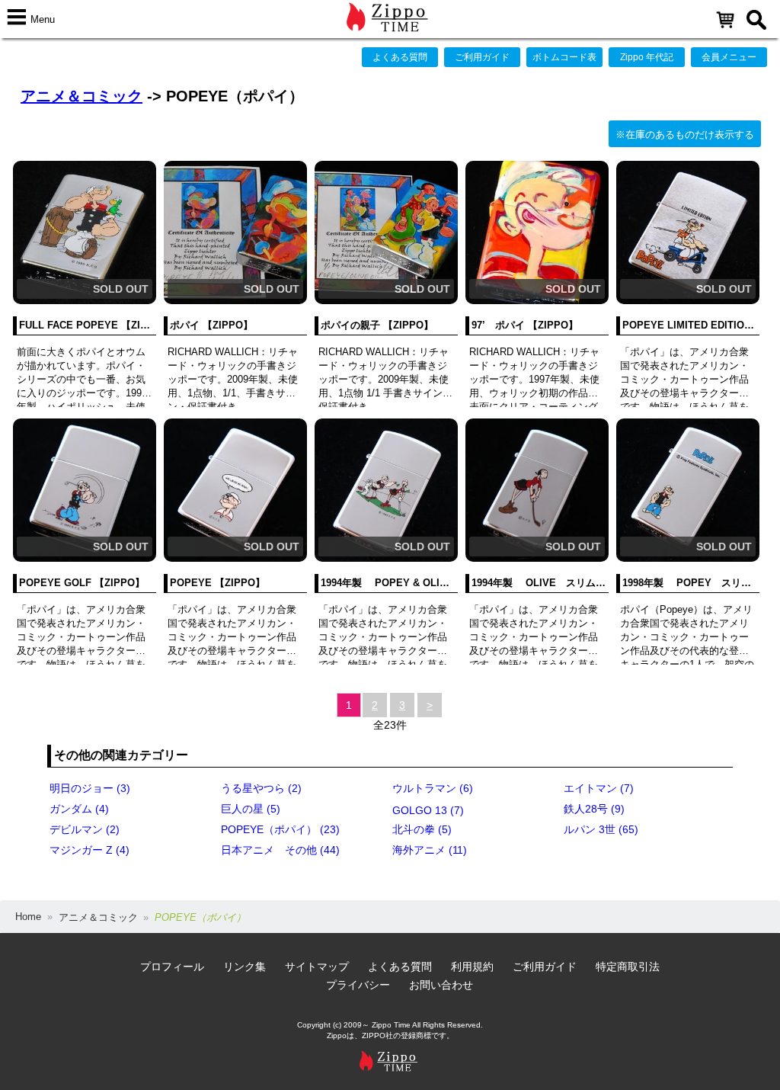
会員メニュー (729, 57)
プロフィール (172, 966)
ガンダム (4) (79, 809)
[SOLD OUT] (84, 300)
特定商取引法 (628, 966)
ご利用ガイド (482, 57)
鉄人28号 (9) (594, 809)
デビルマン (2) (85, 829)
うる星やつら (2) (261, 788)
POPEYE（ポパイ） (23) (280, 829)
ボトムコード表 (564, 57)
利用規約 (472, 966)
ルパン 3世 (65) (601, 829)
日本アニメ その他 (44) (280, 850)
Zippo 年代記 (646, 57)
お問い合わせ (441, 985)
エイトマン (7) (599, 788)
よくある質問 (399, 57)
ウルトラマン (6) (432, 788)
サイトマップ (317, 966)
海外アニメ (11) (429, 850)
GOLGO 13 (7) (428, 810)
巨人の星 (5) (250, 809)
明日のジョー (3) (90, 788)
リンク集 (244, 966)
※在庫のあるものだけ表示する (684, 134)
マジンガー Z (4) (89, 850)
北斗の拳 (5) (422, 829)
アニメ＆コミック (81, 96)
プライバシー (358, 985)
